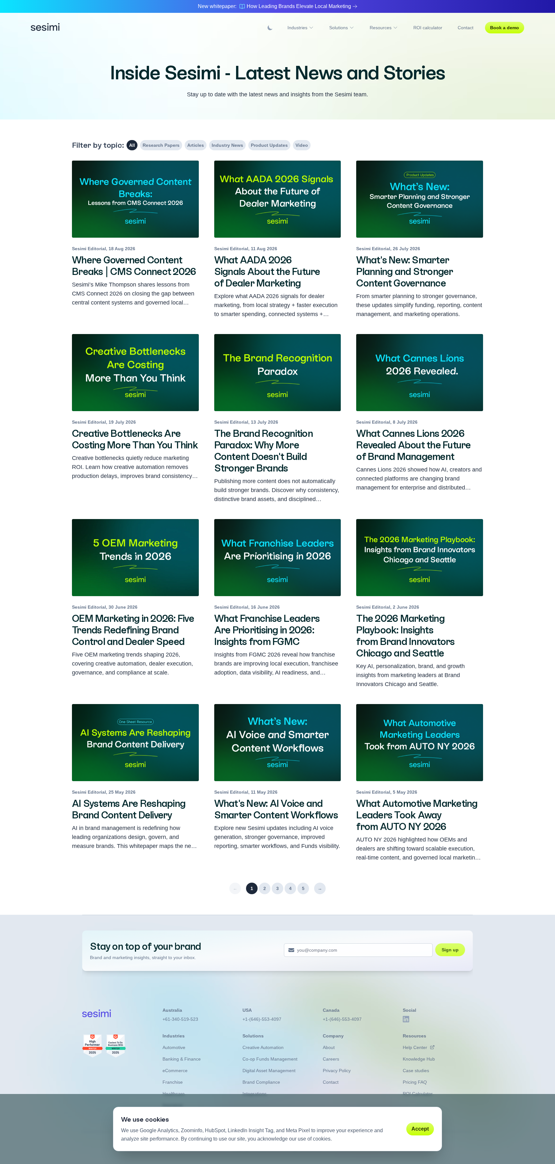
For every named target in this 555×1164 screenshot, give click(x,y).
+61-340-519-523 (180, 1019)
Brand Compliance (261, 1082)
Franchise (173, 1082)
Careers (331, 1059)
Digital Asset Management (268, 1070)
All (132, 145)
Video (301, 145)
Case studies (416, 1070)
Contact (465, 27)
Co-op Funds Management (269, 1059)
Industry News (227, 145)
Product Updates (269, 145)
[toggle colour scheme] (270, 27)
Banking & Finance (182, 1059)
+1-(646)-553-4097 (261, 1019)
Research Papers (161, 145)
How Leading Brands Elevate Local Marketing (299, 6)
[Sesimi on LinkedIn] (406, 1019)
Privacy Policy (337, 1070)
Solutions (338, 27)
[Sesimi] (45, 28)
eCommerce (175, 1070)
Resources (381, 27)
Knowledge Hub (419, 1059)
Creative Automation (263, 1047)
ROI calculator (427, 27)
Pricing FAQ (415, 1082)
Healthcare (174, 1093)
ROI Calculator (418, 1093)
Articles (195, 145)
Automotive (174, 1047)
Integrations (254, 1093)
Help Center (415, 1047)
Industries (297, 27)
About (329, 1047)
